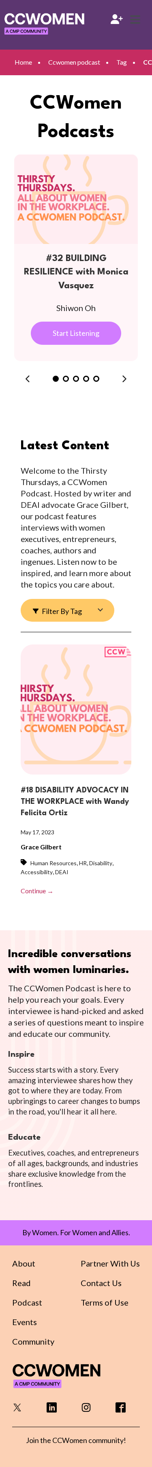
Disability (100, 863)
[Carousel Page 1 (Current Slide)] (56, 379)
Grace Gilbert (41, 847)
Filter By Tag (61, 611)
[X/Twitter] (17, 1410)
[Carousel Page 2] (66, 379)
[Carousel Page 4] (86, 379)
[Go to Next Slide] (124, 379)
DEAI (62, 871)
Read (21, 1283)
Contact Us (101, 1283)
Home (23, 62)
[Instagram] (86, 1410)
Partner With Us (110, 1263)
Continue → (37, 891)
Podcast (27, 1302)
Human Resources (53, 863)
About (23, 1263)
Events (24, 1322)
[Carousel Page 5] (96, 379)
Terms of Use (104, 1302)
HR (83, 863)
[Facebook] (121, 1410)
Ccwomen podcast (74, 62)
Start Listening (76, 333)
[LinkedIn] (52, 1410)
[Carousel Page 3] (76, 379)
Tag (121, 62)
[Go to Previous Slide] (27, 379)
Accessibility (37, 871)
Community (33, 1341)
